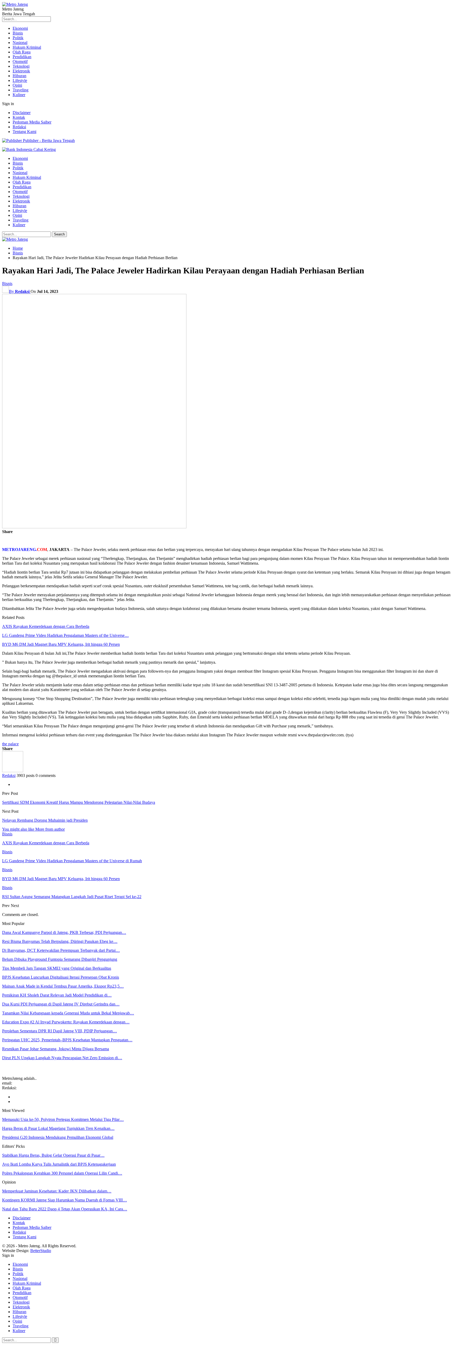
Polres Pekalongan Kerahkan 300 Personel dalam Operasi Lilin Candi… (62, 1173)
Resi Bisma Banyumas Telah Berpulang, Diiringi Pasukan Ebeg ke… (59, 941)
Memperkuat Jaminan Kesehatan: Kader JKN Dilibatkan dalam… (56, 1191)
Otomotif (20, 61)
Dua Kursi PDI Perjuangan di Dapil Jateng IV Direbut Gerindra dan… (61, 1004)
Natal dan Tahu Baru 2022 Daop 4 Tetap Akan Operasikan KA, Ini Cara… (64, 1209)
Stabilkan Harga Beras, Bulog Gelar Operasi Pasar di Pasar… (53, 1155)
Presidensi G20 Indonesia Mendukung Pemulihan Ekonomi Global (57, 1137)
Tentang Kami (24, 131)
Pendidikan (22, 57)
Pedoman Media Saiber (32, 122)
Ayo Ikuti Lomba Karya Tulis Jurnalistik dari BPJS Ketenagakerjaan (59, 1164)
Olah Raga (22, 52)
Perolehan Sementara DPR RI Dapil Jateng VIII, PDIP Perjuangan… (59, 1031)
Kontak (19, 117)
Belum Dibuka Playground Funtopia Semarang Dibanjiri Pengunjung (59, 959)
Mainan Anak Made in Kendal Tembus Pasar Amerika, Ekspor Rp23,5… (63, 986)
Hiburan (19, 75)
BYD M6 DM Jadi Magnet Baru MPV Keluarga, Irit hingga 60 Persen (61, 644)
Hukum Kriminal (27, 47)
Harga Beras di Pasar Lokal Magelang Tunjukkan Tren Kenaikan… (58, 1128)
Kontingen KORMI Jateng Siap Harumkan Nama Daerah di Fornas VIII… (64, 1200)
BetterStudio (40, 1250)
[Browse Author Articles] (12, 770)
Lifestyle (20, 80)
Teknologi (21, 66)
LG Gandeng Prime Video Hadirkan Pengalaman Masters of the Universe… (65, 635)
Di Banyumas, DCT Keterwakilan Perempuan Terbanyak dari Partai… (61, 950)
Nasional (20, 42)
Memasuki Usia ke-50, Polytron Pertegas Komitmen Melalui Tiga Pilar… (63, 1119)
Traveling (20, 90)
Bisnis (18, 33)
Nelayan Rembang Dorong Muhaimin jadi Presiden (45, 820)
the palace (10, 744)
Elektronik (21, 71)
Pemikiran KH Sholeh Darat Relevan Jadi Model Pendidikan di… (57, 995)
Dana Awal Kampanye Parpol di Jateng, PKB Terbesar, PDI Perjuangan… (64, 932)
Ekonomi (20, 28)
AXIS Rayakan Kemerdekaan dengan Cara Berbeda (45, 626)
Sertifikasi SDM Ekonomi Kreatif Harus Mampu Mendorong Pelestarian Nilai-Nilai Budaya (78, 802)
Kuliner (19, 94)
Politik (18, 38)
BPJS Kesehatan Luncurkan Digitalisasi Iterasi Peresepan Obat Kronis (60, 977)
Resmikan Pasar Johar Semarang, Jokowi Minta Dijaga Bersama (55, 1049)
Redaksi (19, 127)
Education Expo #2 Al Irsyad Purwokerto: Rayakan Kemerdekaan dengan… (66, 1022)
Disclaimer (22, 112)
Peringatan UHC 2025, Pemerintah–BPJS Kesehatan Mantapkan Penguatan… (67, 1040)
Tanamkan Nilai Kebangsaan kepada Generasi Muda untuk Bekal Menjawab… (68, 1013)
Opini (17, 85)
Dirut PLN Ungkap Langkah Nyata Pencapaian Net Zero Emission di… (62, 1058)
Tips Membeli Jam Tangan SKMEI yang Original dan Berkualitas (56, 968)
